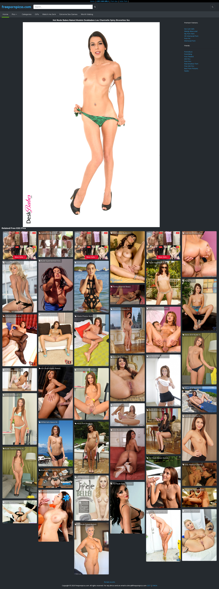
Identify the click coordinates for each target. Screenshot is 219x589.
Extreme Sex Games (68, 14)
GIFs (37, 14)
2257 (149, 585)
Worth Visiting (87, 14)
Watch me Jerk (49, 14)
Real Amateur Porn (191, 64)
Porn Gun (114, 1)
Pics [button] (14, 14)
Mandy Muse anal (190, 31)
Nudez (186, 71)
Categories (26, 14)
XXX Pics (187, 59)
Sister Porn (123, 1)
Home (92, 1)
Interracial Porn (190, 41)
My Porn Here (189, 34)
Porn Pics (187, 61)
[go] (95, 7)
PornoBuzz (188, 52)
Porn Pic (187, 38)
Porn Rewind (189, 56)
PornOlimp (188, 54)
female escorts (109, 582)
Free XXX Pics (189, 66)
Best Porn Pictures (191, 68)
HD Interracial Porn (191, 36)
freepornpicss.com (16, 7)
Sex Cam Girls (189, 29)
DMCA (154, 585)
